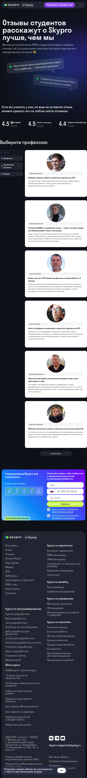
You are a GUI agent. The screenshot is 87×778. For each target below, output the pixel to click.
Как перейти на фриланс (20, 711)
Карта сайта (12, 588)
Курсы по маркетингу (59, 545)
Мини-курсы (12, 665)
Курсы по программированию (23, 608)
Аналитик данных (57, 627)
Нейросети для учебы (18, 724)
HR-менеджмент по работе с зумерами (63, 614)
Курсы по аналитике (59, 622)
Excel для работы (57, 631)
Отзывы (9, 554)
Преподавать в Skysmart (19, 580)
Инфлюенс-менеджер (60, 570)
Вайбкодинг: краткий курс (20, 670)
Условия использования (63, 761)
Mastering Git (13, 660)
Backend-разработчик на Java (23, 642)
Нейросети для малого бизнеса (18, 700)
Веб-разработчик (15, 618)
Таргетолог (53, 575)
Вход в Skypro (13, 558)
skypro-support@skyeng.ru (65, 745)
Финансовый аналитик (60, 660)
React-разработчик (16, 651)
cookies (38, 771)
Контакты (10, 593)
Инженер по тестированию (21, 627)
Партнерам (12, 562)
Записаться (65, 504)
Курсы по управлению (60, 598)
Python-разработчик (17, 614)
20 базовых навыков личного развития (22, 684)
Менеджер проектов (59, 603)
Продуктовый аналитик (60, 644)
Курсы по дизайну (57, 582)
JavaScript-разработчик (19, 638)
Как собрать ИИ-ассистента (21, 706)
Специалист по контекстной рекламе (63, 565)
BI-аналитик (54, 649)
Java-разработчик (16, 622)
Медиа (9, 567)
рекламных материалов (63, 518)
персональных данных (62, 512)
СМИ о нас (11, 584)
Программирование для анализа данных (59, 654)
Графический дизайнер (61, 591)
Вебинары (11, 575)
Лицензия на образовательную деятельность (23, 765)
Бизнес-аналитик (57, 640)
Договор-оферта (59, 756)
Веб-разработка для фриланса (17, 633)
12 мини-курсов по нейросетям (16, 677)
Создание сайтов (15, 655)
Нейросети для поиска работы (18, 692)
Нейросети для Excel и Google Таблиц (17, 718)
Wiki (7, 571)
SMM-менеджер (56, 555)
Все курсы (11, 545)
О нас (8, 549)
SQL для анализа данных (61, 636)
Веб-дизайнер (55, 587)
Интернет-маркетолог (60, 550)
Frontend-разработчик (18, 646)
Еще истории (56, 454)
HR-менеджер (55, 608)
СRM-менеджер (56, 559)
